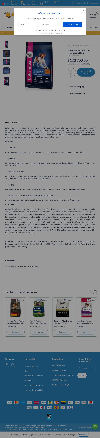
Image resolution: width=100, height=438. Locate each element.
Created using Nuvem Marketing (50, 33)
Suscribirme (72, 24)
